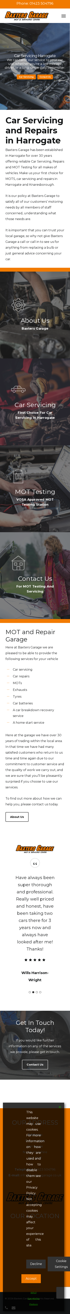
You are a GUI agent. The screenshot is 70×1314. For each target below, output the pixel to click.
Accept (31, 1278)
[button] (63, 16)
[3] (37, 992)
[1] (30, 992)
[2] (33, 992)
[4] (40, 992)
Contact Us (35, 77)
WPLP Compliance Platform (33, 1298)
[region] (35, 926)
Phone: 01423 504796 (35, 3)
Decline (36, 1264)
